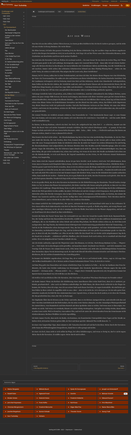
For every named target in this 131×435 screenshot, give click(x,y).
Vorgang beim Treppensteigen (14, 144)
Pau (6, 51)
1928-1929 (6, 160)
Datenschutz (78, 429)
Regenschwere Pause (11, 126)
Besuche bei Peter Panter (12, 115)
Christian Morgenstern (15, 407)
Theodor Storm (75, 411)
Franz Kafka (43, 403)
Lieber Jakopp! (10, 48)
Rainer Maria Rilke (108, 407)
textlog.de (5, 1)
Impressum (69, 429)
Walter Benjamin (13, 389)
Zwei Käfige (8, 129)
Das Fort (8, 98)
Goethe (73, 394)
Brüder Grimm (12, 398)
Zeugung (7, 136)
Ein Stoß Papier (9, 112)
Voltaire (42, 416)
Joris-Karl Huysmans (14, 403)
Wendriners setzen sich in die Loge (14, 132)
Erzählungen (96, 5)
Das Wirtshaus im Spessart (13, 147)
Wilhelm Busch (44, 389)
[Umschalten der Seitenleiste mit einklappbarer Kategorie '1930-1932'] (23, 163)
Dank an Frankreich (11, 109)
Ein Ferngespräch (10, 123)
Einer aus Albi (9, 106)
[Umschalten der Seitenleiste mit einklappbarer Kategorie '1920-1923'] (23, 19)
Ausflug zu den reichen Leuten (12, 37)
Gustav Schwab (44, 411)
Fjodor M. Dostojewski (78, 389)
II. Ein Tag (8, 59)
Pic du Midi (8, 73)
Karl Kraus (73, 403)
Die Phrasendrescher (11, 139)
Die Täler (8, 84)
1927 (4, 24)
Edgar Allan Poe (75, 407)
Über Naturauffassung (12, 78)
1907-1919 (6, 16)
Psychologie (105, 1)
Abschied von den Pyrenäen (14, 104)
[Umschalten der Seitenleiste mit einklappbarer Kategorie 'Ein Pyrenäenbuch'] (23, 27)
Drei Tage (8, 87)
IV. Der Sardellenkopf (12, 64)
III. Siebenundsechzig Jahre (14, 62)
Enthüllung (7, 142)
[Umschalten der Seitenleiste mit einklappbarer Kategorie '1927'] (23, 24)
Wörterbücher (124, 1)
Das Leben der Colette (11, 157)
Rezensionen (114, 5)
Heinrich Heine (44, 398)
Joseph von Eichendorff (110, 389)
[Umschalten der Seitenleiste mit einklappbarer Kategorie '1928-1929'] (23, 160)
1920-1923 (6, 19)
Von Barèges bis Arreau (13, 81)
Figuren (7, 76)
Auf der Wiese (9, 95)
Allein (7, 90)
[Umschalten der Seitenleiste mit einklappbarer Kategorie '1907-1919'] (23, 16)
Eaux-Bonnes (9, 53)
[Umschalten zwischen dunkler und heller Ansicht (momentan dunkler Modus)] (121, 5)
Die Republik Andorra (12, 92)
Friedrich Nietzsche (45, 407)
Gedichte (86, 5)
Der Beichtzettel (10, 30)
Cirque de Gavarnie (11, 67)
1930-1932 (6, 163)
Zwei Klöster (9, 40)
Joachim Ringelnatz (14, 411)
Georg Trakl (106, 411)
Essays (105, 5)
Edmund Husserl (107, 398)
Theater (6, 150)
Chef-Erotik (8, 120)
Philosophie (95, 1)
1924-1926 (6, 22)
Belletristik (114, 1)
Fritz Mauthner (107, 403)
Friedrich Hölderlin (76, 398)
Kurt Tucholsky (13, 416)
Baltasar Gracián (107, 394)
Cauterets (8, 70)
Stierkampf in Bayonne (12, 33)
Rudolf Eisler (12, 394)
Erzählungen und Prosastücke (7, 12)
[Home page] (33, 11)
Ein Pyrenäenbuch (10, 27)
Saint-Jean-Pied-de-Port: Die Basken (14, 44)
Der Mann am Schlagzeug (12, 117)
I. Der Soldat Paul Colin (12, 56)
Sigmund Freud (44, 394)
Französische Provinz (12, 101)
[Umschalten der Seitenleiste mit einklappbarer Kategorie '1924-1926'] (23, 22)
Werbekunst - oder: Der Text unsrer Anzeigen (13, 154)
